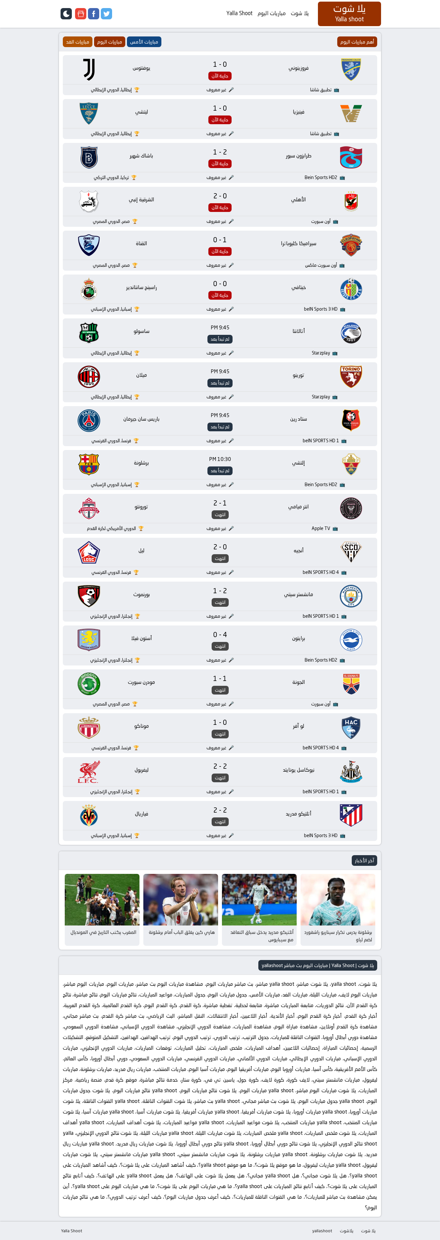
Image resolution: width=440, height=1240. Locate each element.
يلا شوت (300, 13)
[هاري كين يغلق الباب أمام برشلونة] (180, 899)
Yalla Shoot (239, 13)
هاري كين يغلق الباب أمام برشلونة (182, 932)
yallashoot (322, 1230)
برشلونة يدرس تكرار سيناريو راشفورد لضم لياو (338, 935)
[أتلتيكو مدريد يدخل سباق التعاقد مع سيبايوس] (259, 899)
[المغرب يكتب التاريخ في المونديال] (102, 899)
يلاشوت (346, 1230)
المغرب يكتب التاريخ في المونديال (103, 932)
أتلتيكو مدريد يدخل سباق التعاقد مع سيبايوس (261, 935)
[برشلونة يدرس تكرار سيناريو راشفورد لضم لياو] (338, 899)
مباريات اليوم (272, 13)
